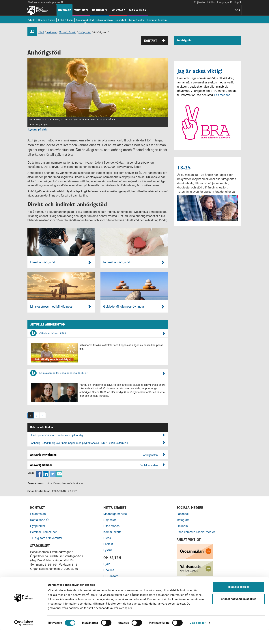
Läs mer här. (222, 95)
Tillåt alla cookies (238, 586)
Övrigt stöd (85, 32)
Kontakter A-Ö (39, 520)
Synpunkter (37, 526)
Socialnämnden (149, 465)
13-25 (184, 167)
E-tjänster (199, 2)
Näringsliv (99, 10)
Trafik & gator (136, 19)
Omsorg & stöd (85, 19)
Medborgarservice (115, 514)
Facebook (183, 514)
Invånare (64, 10)
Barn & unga (137, 10)
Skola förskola (104, 19)
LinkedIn (182, 526)
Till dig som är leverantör (46, 538)
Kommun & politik (157, 19)
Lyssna (108, 550)
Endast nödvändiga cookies (238, 598)
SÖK (237, 10)
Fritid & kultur (66, 19)
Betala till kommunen (43, 532)
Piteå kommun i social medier (196, 532)
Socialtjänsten (150, 455)
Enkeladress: (35, 483)
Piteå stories (111, 526)
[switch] (106, 623)
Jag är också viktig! (199, 71)
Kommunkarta (112, 532)
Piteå (41, 32)
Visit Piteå (81, 10)
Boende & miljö (46, 19)
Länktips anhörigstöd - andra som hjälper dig (57, 435)
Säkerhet (120, 19)
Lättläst (211, 2)
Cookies (108, 570)
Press (107, 538)
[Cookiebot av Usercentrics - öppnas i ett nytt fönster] (24, 623)
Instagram (183, 520)
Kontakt (150, 41)
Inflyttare (118, 10)
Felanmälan (38, 514)
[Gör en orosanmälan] (195, 551)
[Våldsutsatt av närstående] (195, 568)
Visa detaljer (198, 622)
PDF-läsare (110, 576)
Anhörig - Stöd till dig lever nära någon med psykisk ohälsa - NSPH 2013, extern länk (80, 443)
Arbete (31, 19)
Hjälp (106, 564)
